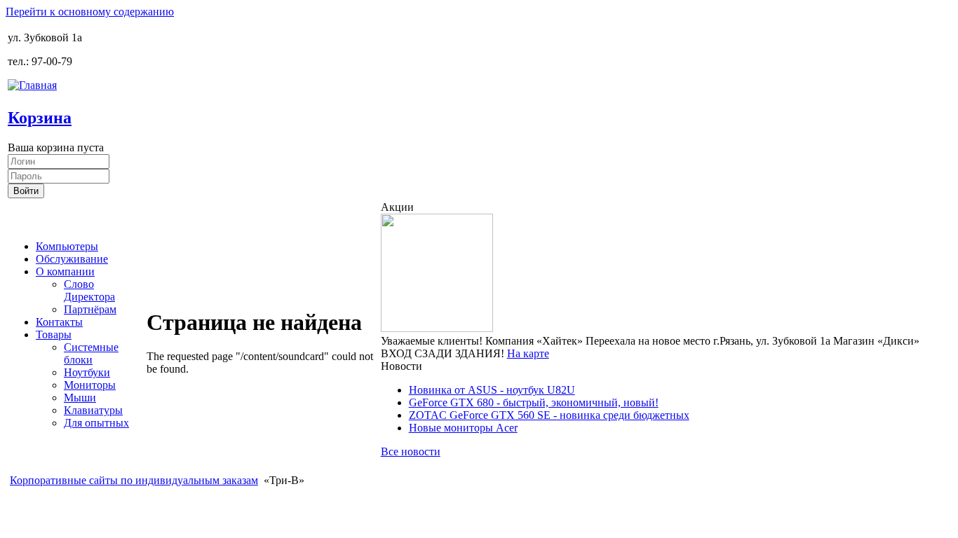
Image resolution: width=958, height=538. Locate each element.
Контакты (59, 322)
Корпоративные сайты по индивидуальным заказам (134, 480)
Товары (54, 334)
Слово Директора (89, 290)
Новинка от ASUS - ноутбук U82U (492, 390)
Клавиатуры (93, 410)
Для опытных (96, 423)
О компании (65, 271)
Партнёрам (90, 309)
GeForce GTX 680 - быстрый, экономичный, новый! (534, 402)
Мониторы (90, 385)
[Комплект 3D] (437, 328)
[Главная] (32, 85)
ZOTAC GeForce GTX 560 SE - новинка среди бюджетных (549, 415)
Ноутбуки (87, 372)
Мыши (80, 398)
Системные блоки (91, 353)
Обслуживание (72, 259)
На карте (528, 353)
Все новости (410, 451)
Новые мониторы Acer (463, 428)
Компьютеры (67, 246)
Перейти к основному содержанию (90, 12)
